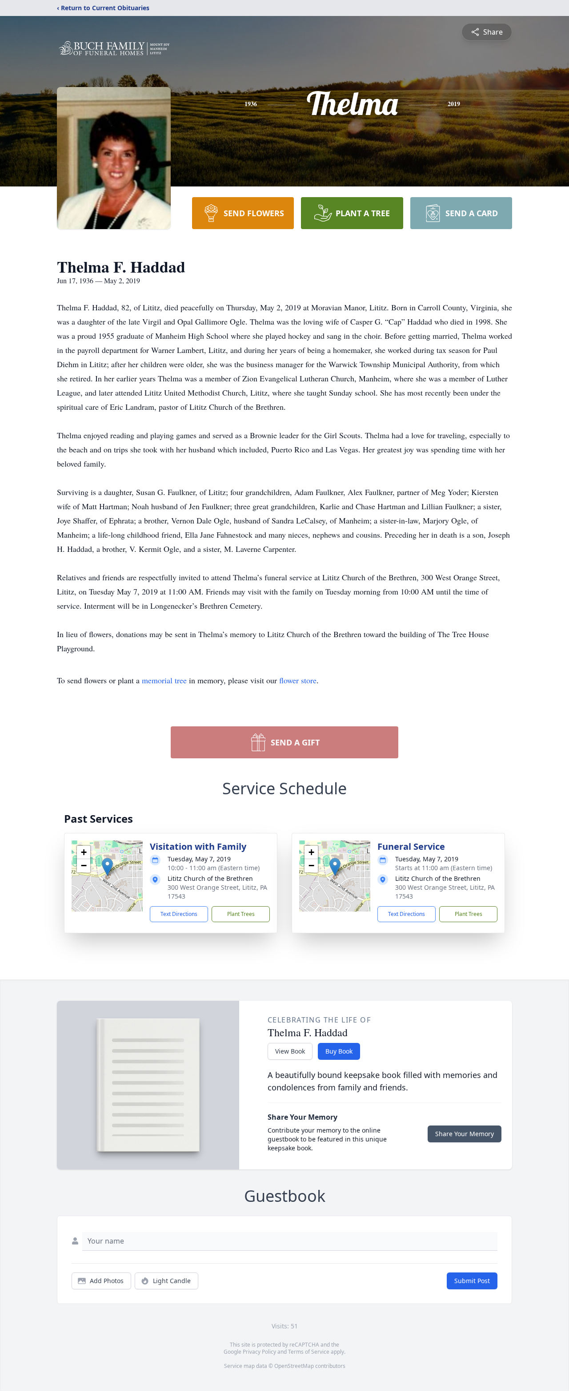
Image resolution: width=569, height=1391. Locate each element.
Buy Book (339, 1051)
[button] (107, 867)
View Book (290, 1051)
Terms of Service (308, 1351)
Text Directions (178, 914)
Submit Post (472, 1280)
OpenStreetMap (294, 1366)
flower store (298, 680)
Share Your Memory (464, 1133)
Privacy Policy (259, 1351)
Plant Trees (241, 914)
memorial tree (164, 680)
